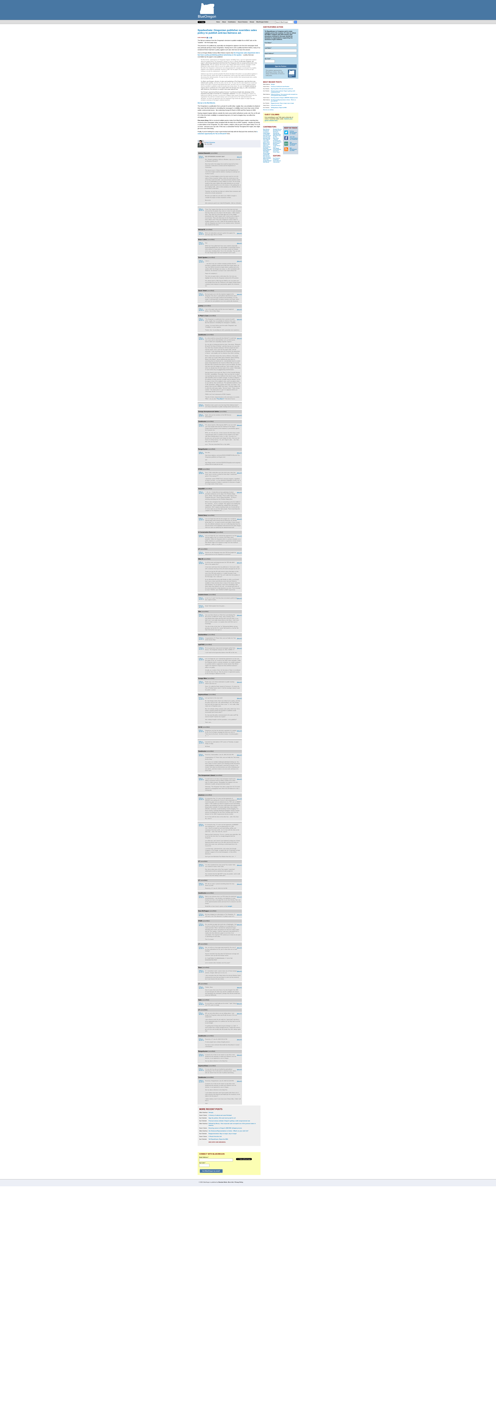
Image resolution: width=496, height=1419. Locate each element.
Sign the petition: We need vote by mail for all (222, 1118)
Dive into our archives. (217, 1142)
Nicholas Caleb (266, 138)
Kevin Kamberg (266, 157)
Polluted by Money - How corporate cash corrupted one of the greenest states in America (284, 95)
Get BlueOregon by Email (293, 144)
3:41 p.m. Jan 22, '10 (201, 157)
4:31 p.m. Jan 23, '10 (201, 1004)
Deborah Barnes (267, 135)
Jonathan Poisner (277, 142)
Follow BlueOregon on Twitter (293, 132)
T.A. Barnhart (266, 134)
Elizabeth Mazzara (277, 129)
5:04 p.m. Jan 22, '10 (201, 492)
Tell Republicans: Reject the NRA (218, 1139)
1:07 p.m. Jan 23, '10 (201, 987)
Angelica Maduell (267, 160)
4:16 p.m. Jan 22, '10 (201, 294)
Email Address (203, 1157)
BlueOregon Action (262, 22)
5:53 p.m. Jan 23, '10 (201, 1014)
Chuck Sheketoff (277, 149)
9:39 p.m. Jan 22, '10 (201, 615)
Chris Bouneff (266, 137)
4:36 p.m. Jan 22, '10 (201, 319)
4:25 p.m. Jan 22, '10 (201, 309)
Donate (252, 22)
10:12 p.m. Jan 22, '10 (201, 638)
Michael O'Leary (277, 135)
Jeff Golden (266, 152)
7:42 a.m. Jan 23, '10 (201, 682)
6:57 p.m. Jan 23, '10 (201, 1039)
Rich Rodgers (276, 143)
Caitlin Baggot (266, 133)
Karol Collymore (277, 160)
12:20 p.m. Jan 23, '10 (201, 948)
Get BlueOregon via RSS (293, 149)
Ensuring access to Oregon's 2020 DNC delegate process (225, 1128)
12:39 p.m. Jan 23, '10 (201, 971)
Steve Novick (276, 133)
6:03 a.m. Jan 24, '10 (201, 1069)
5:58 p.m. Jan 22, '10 (201, 536)
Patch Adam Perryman (276, 139)
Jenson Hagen (266, 153)
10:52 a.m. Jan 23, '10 (201, 884)
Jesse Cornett (266, 144)
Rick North (275, 131)
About (224, 22)
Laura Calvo (266, 140)
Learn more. (269, 75)
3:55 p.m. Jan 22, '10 (201, 243)
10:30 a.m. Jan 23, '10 (201, 825)
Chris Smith (276, 150)
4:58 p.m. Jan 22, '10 (201, 473)
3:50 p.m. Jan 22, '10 (201, 210)
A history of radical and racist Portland (220, 1115)
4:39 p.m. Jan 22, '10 (201, 338)
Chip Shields (276, 148)
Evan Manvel (266, 162)
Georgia (211, 1112)
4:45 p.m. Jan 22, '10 (201, 425)
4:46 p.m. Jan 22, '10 (201, 453)
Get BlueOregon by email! (211, 1171)
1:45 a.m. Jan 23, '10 (201, 659)
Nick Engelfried (266, 147)
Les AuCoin (266, 131)
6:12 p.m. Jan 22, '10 (201, 553)
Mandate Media (222, 1182)
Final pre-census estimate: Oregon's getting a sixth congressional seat (229, 1121)
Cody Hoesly (266, 154)
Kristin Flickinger (267, 149)
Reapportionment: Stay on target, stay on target (223, 1133)
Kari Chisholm (202, 37)
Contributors (232, 22)
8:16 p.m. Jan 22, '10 (201, 598)
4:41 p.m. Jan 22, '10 (201, 405)
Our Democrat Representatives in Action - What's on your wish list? (228, 1131)
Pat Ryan (275, 144)
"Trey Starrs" (220, 398)
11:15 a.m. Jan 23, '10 (201, 915)
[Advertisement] (252, 185)
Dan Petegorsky (277, 140)
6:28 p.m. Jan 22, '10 (201, 563)
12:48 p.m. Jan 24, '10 (201, 1081)
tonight (230, 906)
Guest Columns (243, 22)
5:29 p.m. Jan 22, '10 (201, 519)
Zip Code (202, 1162)
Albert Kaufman (267, 158)
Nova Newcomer (277, 130)
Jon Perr (275, 137)
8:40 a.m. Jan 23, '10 (201, 731)
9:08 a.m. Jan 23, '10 (201, 742)
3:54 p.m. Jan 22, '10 (201, 233)
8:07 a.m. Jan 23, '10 (201, 698)
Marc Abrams (266, 129)
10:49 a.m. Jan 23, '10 (201, 865)
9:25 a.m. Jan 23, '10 (201, 779)
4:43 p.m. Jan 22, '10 (201, 415)
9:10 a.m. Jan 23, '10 (201, 755)
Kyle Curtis (265, 145)
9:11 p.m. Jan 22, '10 (201, 606)
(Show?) (239, 157)
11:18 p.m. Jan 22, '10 (201, 648)
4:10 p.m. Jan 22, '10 (201, 261)
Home (218, 22)
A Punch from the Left (215, 1136)
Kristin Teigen (276, 152)
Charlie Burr (276, 159)
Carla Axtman (276, 162)
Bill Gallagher (266, 150)
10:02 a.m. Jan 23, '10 (201, 799)
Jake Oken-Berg (277, 134)
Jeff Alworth (266, 130)
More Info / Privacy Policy (235, 1182)
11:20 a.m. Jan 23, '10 (201, 925)
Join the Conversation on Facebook (294, 138)
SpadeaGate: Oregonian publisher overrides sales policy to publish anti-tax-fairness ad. (227, 31)
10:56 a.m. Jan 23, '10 (201, 897)
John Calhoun (266, 139)
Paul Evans (265, 148)
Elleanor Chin (266, 143)
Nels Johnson (266, 155)
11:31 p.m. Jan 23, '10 (201, 1055)
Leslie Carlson (266, 142)
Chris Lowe (266, 159)
